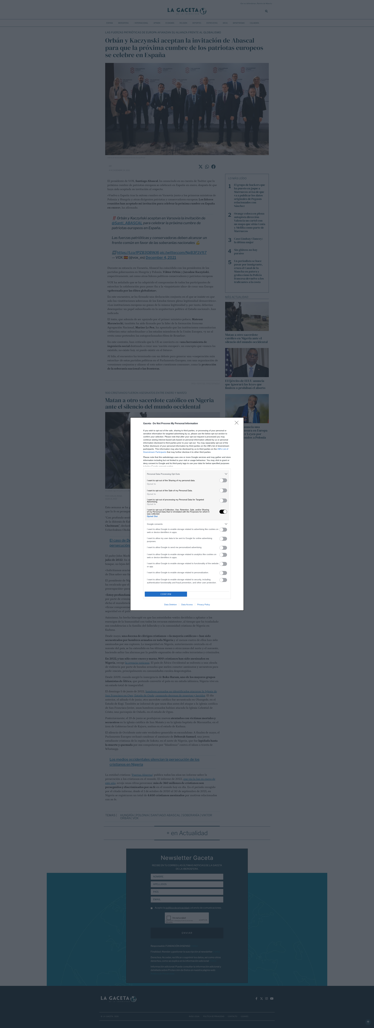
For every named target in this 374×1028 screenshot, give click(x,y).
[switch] (223, 480)
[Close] (237, 423)
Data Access (187, 604)
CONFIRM (166, 594)
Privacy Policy (203, 604)
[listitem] (187, 473)
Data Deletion (170, 604)
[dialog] (187, 514)
